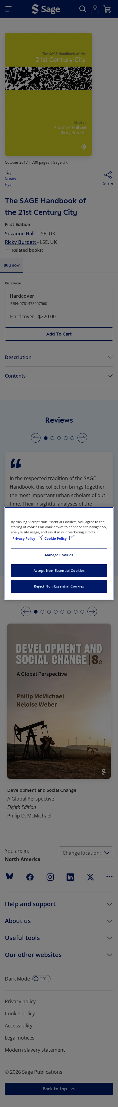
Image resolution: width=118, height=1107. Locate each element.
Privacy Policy (24, 538)
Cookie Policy (55, 538)
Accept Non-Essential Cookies (59, 570)
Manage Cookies (59, 554)
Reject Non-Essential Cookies (59, 586)
